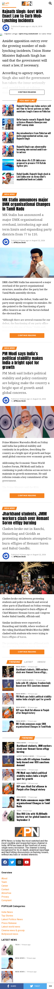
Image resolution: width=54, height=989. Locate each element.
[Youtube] (26, 862)
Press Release (9, 923)
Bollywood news (9, 934)
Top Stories (7, 915)
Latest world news (10, 926)
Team (4, 882)
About (4, 878)
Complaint (6, 900)
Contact (5, 889)
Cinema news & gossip (13, 930)
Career (4, 885)
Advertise (6, 893)
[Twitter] (12, 862)
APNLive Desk (20, 243)
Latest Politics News (12, 919)
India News (7, 912)
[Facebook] (5, 862)
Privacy (5, 896)
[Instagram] (19, 862)
